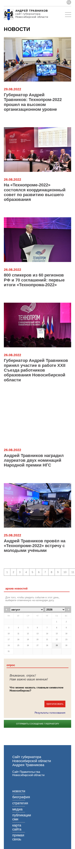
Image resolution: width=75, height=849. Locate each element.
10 (65, 572)
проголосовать (54, 703)
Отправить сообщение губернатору (37, 724)
